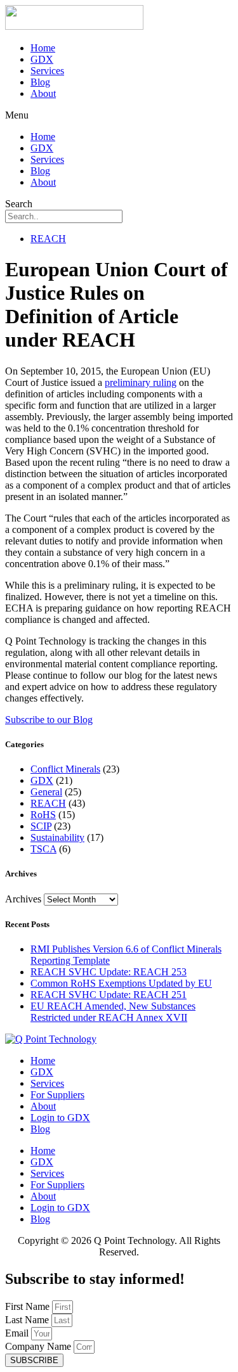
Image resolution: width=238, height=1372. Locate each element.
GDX (41, 59)
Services (47, 70)
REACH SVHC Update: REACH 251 (108, 994)
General (46, 791)
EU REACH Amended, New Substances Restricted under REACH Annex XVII (112, 1012)
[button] (119, 115)
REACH (48, 238)
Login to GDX (60, 1117)
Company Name (39, 1346)
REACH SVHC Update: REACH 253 (108, 971)
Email (18, 1333)
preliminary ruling (140, 382)
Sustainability (57, 837)
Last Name (28, 1319)
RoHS (43, 814)
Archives (23, 899)
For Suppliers (57, 1094)
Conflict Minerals (65, 769)
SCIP (40, 826)
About (43, 93)
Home (42, 47)
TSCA (43, 848)
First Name (28, 1306)
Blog (40, 82)
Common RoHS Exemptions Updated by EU (121, 983)
